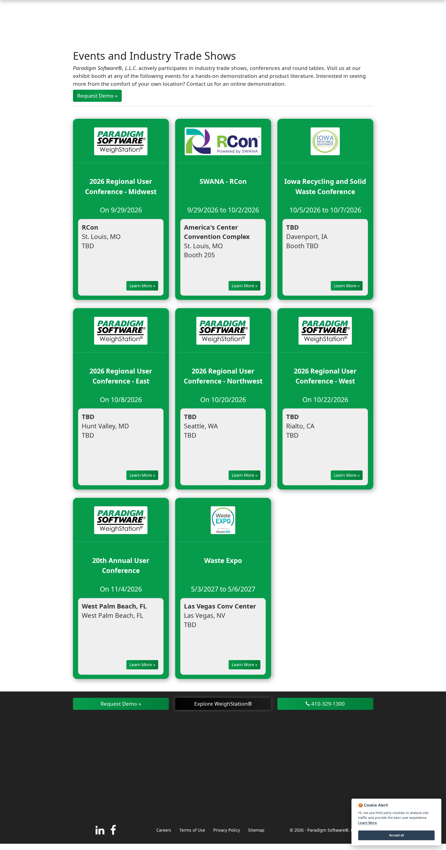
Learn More (367, 823)
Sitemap (256, 830)
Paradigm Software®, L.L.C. (334, 830)
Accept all (396, 835)
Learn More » (142, 285)
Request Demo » (97, 95)
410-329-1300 (327, 703)
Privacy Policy (226, 830)
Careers (163, 830)
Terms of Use (192, 830)
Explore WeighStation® (223, 703)
